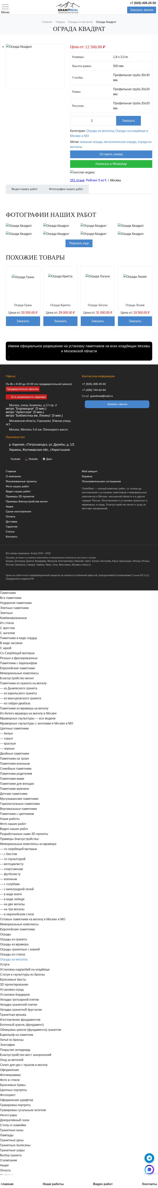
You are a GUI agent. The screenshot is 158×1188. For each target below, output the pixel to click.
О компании (13, 476)
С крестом (7, 628)
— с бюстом (8, 854)
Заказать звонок (141, 10)
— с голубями (10, 884)
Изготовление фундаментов (20, 1019)
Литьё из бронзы (12, 1039)
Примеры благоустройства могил (27, 501)
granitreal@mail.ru (101, 395)
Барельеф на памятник (16, 1034)
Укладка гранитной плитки (18, 1004)
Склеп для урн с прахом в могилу (24, 1065)
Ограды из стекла (12, 954)
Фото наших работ (17, 486)
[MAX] (149, 1169)
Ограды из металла (100, 130)
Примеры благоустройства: (19, 839)
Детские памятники (13, 793)
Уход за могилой (11, 1059)
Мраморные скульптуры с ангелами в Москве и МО (36, 723)
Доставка (11, 521)
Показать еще (79, 243)
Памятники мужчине (14, 788)
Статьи (10, 531)
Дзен (49, 458)
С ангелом (7, 633)
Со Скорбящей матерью (17, 653)
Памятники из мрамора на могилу (24, 708)
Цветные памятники (14, 728)
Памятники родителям (16, 773)
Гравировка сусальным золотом (23, 1110)
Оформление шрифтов (16, 1100)
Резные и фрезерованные (19, 658)
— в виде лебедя (12, 899)
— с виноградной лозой (17, 889)
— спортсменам (11, 869)
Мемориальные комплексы (19, 673)
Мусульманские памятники (19, 798)
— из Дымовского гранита (18, 688)
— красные (8, 743)
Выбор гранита (11, 1155)
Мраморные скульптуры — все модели (27, 718)
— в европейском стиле (17, 914)
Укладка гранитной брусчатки (21, 1009)
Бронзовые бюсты (13, 979)
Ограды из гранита (13, 939)
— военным (8, 879)
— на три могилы (12, 909)
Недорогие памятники (16, 603)
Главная (11, 471)
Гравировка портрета (15, 1105)
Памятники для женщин (17, 783)
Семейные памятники (15, 768)
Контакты (11, 536)
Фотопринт (7, 1095)
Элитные (6, 613)
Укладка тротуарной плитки (19, 999)
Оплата (10, 516)
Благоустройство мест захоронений (25, 1054)
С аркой (5, 648)
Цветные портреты (13, 1090)
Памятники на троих (14, 758)
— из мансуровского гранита (20, 698)
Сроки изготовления (18, 511)
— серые (6, 738)
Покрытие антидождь (15, 1049)
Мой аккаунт (89, 471)
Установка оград (12, 989)
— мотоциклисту (12, 864)
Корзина (87, 476)
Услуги (4, 964)
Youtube (15, 458)
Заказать (128, 120)
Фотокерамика (10, 1075)
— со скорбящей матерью (18, 849)
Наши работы (10, 818)
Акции (9, 506)
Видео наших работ (18, 491)
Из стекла (7, 623)
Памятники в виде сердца (18, 638)
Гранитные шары (12, 1150)
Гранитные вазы (12, 1130)
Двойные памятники (14, 753)
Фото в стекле (10, 1080)
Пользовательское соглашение (101, 481)
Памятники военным (15, 763)
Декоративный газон (14, 1120)
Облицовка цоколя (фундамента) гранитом (30, 1029)
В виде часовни (11, 643)
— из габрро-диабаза (15, 703)
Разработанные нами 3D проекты (24, 834)
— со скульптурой (12, 859)
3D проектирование (14, 984)
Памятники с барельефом (18, 663)
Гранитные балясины (15, 1145)
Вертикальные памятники (18, 808)
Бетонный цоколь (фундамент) (22, 1024)
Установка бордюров (15, 994)
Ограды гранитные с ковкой (20, 949)
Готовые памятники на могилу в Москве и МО (32, 919)
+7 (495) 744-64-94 (94, 389)
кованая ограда (91, 142)
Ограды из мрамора (14, 944)
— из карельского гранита (18, 693)
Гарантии (12, 526)
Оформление (9, 1070)
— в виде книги (11, 894)
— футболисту (10, 874)
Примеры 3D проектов (20, 496)
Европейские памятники (17, 668)
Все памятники (10, 598)
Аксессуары (8, 1115)
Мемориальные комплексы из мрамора (28, 844)
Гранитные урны (12, 1140)
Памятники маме (12, 778)
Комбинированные (13, 618)
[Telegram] (149, 1158)
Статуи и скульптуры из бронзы (22, 974)
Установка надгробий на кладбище (25, 969)
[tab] (24, 191)
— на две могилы (12, 904)
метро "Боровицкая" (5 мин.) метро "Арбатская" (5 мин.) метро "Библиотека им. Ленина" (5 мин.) (34, 410)
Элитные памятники (14, 608)
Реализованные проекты (21, 481)
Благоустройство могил (17, 678)
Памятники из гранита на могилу (23, 683)
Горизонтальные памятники (20, 803)
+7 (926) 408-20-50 (143, 3)
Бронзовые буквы (13, 1085)
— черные (7, 748)
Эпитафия (7, 1044)
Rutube (33, 458)
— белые (6, 733)
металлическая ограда (120, 142)
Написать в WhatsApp (111, 164)
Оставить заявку (111, 154)
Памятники (8, 592)
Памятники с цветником (17, 813)
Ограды (5, 934)
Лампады (6, 1135)
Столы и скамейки (13, 1125)
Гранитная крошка (13, 1014)
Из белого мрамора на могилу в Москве (28, 713)
